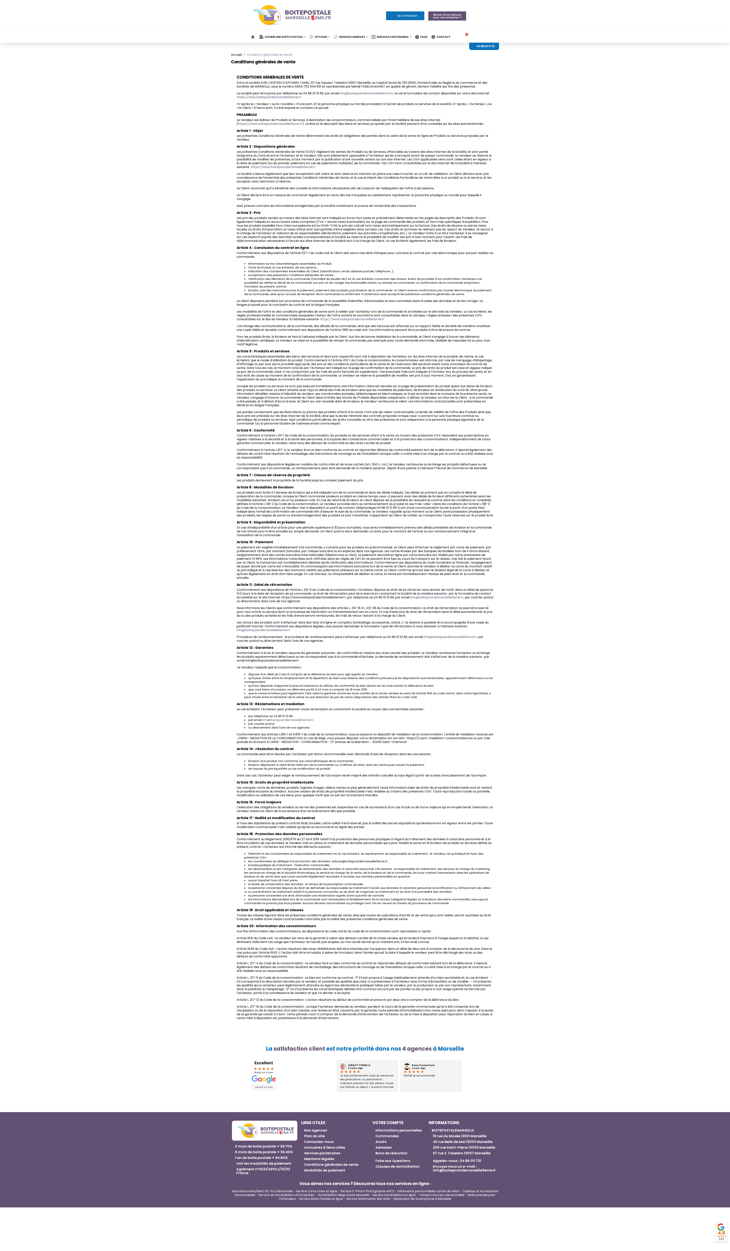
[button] (447, 16)
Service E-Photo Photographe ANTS (367, 1191)
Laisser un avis (264, 1087)
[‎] (253, 37)
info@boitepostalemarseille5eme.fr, (367, 93)
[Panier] (465, 36)
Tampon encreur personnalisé (441, 1195)
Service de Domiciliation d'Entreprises (286, 1195)
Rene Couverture (423, 1065)
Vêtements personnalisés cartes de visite (428, 1191)
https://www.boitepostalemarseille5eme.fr (269, 97)
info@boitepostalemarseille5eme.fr (436, 597)
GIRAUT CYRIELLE (359, 1065)
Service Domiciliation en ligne (394, 1195)
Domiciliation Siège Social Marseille (343, 1195)
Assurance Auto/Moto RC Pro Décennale (262, 1191)
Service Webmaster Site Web (368, 1199)
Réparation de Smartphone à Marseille (422, 1199)
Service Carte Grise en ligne (316, 1191)
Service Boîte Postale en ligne (321, 1199)
